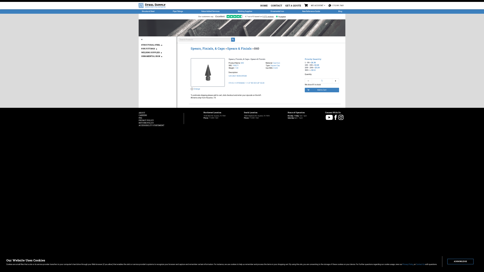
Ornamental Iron (277, 11)
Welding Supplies (245, 11)
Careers (143, 115)
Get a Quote (293, 5)
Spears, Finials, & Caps (208, 48)
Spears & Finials (239, 48)
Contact (276, 5)
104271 (236, 65)
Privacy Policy (408, 264)
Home (264, 5)
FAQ (140, 118)
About (142, 113)
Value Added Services (210, 11)
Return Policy (146, 123)
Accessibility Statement (151, 125)
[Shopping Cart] (306, 5)
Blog (340, 11)
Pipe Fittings (178, 11)
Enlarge (197, 89)
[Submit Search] (233, 40)
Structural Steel (148, 11)
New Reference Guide (311, 11)
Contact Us (420, 264)
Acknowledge (460, 261)
